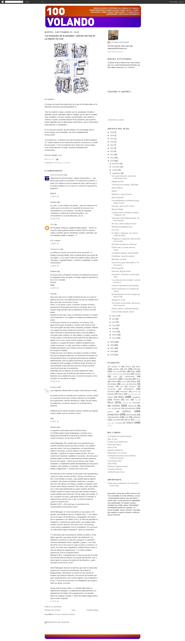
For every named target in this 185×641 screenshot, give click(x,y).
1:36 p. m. (54, 244)
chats (120, 374)
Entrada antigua (92, 610)
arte (125, 369)
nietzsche (132, 406)
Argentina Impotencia (115, 450)
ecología (111, 386)
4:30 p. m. (54, 288)
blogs (133, 371)
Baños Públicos (117, 188)
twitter (120, 423)
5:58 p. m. (54, 421)
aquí (60, 155)
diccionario (112, 384)
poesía (110, 412)
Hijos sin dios (112, 439)
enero (114, 338)
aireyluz (128, 367)
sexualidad (116, 420)
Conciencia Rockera (115, 469)
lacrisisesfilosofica (57, 175)
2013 (112, 151)
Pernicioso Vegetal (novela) (117, 466)
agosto (115, 316)
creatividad (127, 379)
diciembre (116, 164)
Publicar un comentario (53, 607)
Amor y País (112, 447)
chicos (127, 374)
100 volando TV (114, 367)
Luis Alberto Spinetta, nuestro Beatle (125, 253)
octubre (115, 170)
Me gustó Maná (117, 209)
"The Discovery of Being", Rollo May (125, 185)
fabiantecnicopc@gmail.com (122, 227)
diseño (123, 384)
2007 (112, 348)
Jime (52, 224)
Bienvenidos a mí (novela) (117, 453)
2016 (112, 142)
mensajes (136, 403)
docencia (132, 384)
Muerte (114, 191)
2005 (112, 355)
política (66, 162)
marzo (114, 332)
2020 (112, 132)
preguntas (113, 414)
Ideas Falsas (112, 464)
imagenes (136, 397)
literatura (125, 403)
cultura (114, 381)
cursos (123, 382)
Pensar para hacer (114, 445)
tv (114, 423)
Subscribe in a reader (116, 120)
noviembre (116, 167)
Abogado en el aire (118, 300)
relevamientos (113, 417)
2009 (112, 342)
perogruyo (54, 387)
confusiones (130, 376)
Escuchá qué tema (114, 461)
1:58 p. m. (54, 266)
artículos (58, 162)
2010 (112, 161)
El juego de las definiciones (118, 442)
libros (111, 402)
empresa (132, 386)
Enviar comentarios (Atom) (65, 614)
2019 (112, 135)
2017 (112, 139)
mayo (114, 325)
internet (116, 400)
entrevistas (112, 389)
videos (129, 422)
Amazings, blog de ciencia (121, 271)
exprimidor (124, 391)
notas (109, 408)
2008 (112, 345)
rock (126, 417)
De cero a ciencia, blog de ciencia (124, 224)
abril (114, 328)
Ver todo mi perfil (115, 51)
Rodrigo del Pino (118, 181)
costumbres (112, 379)
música (116, 405)
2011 (112, 158)
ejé (121, 386)
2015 (112, 145)
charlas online (112, 374)
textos (109, 423)
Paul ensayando (117, 268)
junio (114, 322)
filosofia (111, 394)
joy (136, 400)
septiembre (116, 173)
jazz (127, 400)
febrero (115, 335)
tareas (136, 420)
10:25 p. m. (55, 381)
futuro (121, 394)
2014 (112, 148)
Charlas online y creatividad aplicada (125, 309)
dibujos (133, 381)
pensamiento (130, 408)
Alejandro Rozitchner (119, 42)
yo (108, 425)
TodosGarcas (55, 249)
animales (116, 369)
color (115, 376)
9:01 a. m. (50, 159)
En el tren (115, 230)
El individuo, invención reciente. (123, 256)
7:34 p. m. (54, 196)
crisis (138, 379)
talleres (127, 420)
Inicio (74, 610)
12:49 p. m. (55, 219)
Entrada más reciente (52, 610)
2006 (112, 351)
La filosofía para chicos (116, 472)
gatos (129, 394)
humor (110, 397)
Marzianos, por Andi (119, 259)
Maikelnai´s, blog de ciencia (122, 194)
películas (117, 408)
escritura (111, 391)
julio (114, 319)
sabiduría (136, 417)
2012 (112, 155)
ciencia (137, 374)
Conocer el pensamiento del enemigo (125, 285)
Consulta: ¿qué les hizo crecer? (123, 206)
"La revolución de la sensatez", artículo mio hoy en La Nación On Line (70, 37)
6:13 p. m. (54, 601)
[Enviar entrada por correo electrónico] (57, 159)
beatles (123, 371)
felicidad (135, 391)
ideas (121, 396)
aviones (115, 371)
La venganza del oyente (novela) (119, 436)
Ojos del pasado (117, 197)
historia (136, 394)
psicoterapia (131, 415)
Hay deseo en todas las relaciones (124, 244)
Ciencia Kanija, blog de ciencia (123, 312)
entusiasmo (128, 389)
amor (138, 366)
